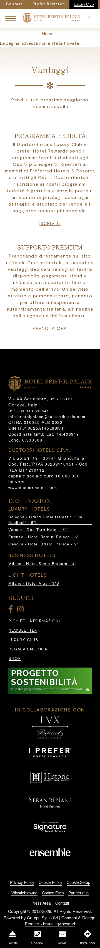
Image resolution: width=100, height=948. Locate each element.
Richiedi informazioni (34, 621)
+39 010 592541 (33, 410)
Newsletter (23, 630)
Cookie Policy (50, 882)
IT (89, 18)
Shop (15, 658)
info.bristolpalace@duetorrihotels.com (46, 416)
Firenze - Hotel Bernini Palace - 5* (43, 536)
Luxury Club (84, 4)
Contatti (62, 903)
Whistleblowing (24, 893)
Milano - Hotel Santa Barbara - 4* (42, 563)
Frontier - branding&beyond (50, 923)
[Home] (51, 18)
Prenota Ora (50, 328)
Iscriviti (50, 223)
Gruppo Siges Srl (42, 917)
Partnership (78, 893)
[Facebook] (11, 610)
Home (48, 33)
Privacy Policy (22, 882)
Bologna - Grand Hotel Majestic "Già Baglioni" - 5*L (45, 519)
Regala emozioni (29, 649)
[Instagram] (21, 610)
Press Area (41, 903)
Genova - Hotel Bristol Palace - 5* (43, 544)
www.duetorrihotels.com (32, 487)
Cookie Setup (78, 882)
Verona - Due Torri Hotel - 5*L (38, 529)
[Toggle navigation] (10, 18)
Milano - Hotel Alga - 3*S (33, 583)
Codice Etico (53, 893)
